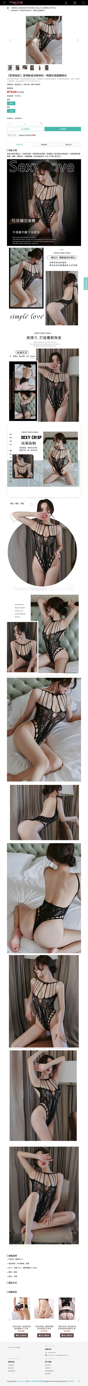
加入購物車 (25, 129)
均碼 (11, 111)
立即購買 (62, 129)
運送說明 (11, 1368)
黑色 (11, 103)
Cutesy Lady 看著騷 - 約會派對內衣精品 (29, 1381)
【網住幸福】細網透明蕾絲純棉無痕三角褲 (44, 1327)
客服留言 (48, 1368)
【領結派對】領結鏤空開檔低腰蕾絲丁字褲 (21, 1327)
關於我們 (48, 1365)
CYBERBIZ (70, 1381)
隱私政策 (48, 1374)
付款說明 (11, 1365)
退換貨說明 (11, 1371)
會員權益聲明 (49, 1371)
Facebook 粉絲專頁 (14, 1347)
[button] (77, 40)
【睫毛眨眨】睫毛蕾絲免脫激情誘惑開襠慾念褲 (66, 1327)
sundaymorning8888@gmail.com (58, 1355)
